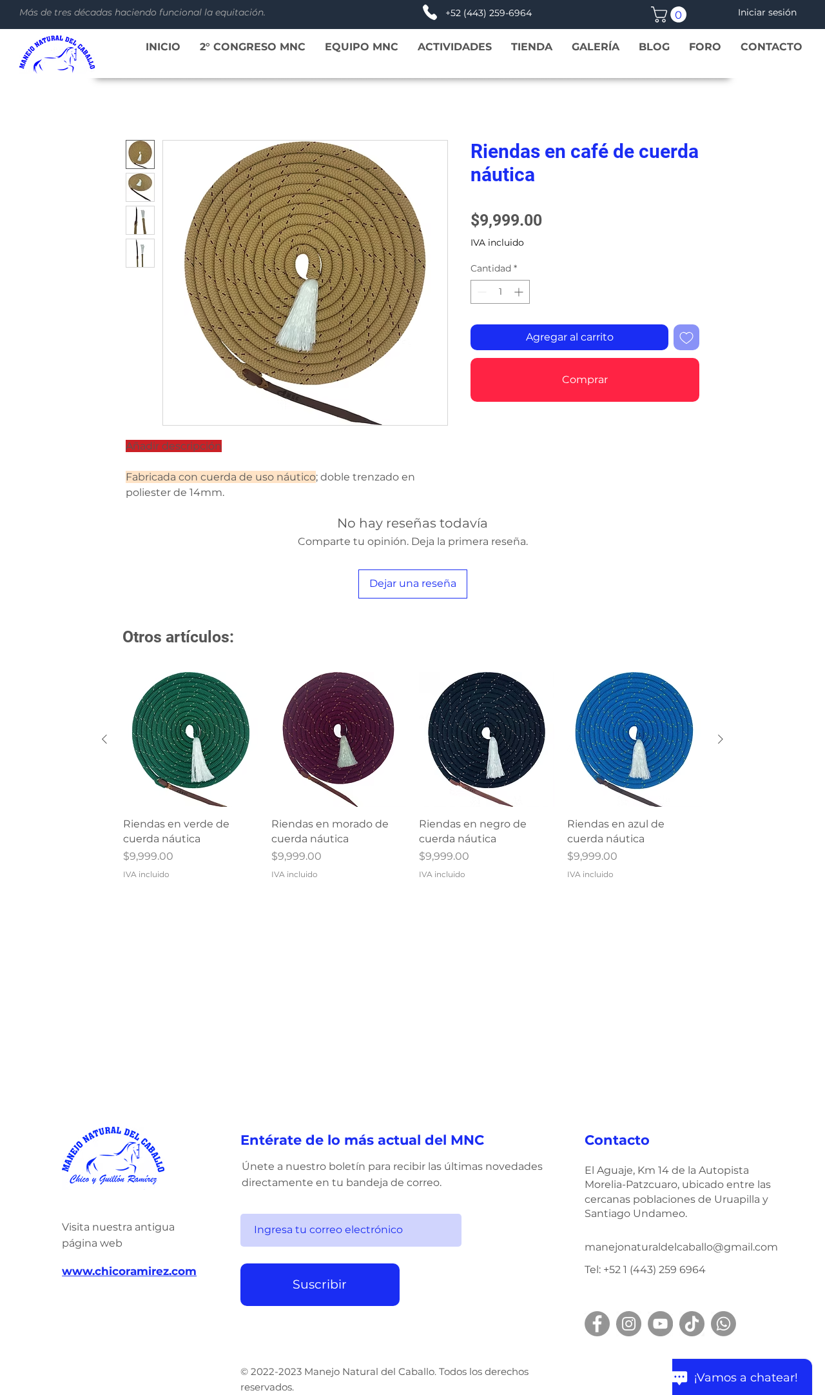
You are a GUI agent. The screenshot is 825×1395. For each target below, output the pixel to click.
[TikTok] (691, 1323)
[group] (412, 776)
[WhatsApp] (723, 1323)
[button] (670, 14)
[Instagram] (628, 1323)
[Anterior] (104, 739)
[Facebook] (597, 1323)
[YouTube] (660, 1323)
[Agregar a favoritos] (686, 337)
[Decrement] (480, 292)
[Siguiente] (720, 739)
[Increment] (520, 292)
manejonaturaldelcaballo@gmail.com (681, 1247)
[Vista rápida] (190, 739)
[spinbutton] (500, 292)
